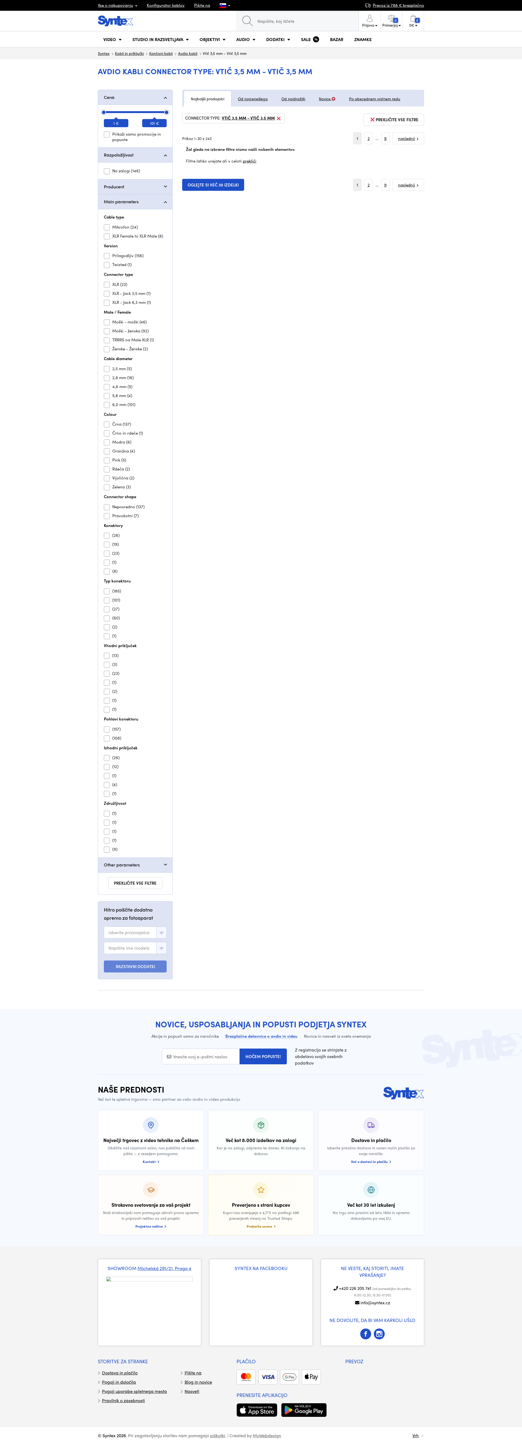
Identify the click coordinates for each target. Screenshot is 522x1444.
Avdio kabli (187, 53)
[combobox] (135, 932)
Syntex (104, 53)
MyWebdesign (267, 1435)
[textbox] (129, 932)
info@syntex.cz (375, 1302)
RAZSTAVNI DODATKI (135, 966)
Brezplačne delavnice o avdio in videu (261, 1036)
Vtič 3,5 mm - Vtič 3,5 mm (248, 118)
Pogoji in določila (119, 1382)
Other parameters (122, 865)
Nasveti (192, 1391)
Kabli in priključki (129, 53)
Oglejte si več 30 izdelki (213, 185)
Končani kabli (161, 53)
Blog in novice (198, 1382)
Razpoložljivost (118, 155)
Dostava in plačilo (120, 1373)
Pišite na (202, 5)
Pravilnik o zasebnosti (123, 1400)
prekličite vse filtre (135, 883)
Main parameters (121, 201)
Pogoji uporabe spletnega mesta (134, 1391)
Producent (114, 186)
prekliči (249, 161)
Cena (109, 97)
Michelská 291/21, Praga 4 (164, 1268)
